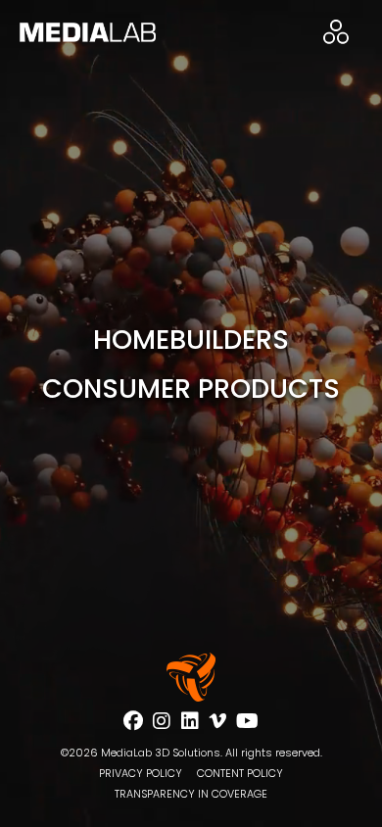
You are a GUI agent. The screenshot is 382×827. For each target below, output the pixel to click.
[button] (191, 340)
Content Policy (240, 773)
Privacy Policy (140, 773)
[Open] (336, 32)
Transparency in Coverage (191, 794)
